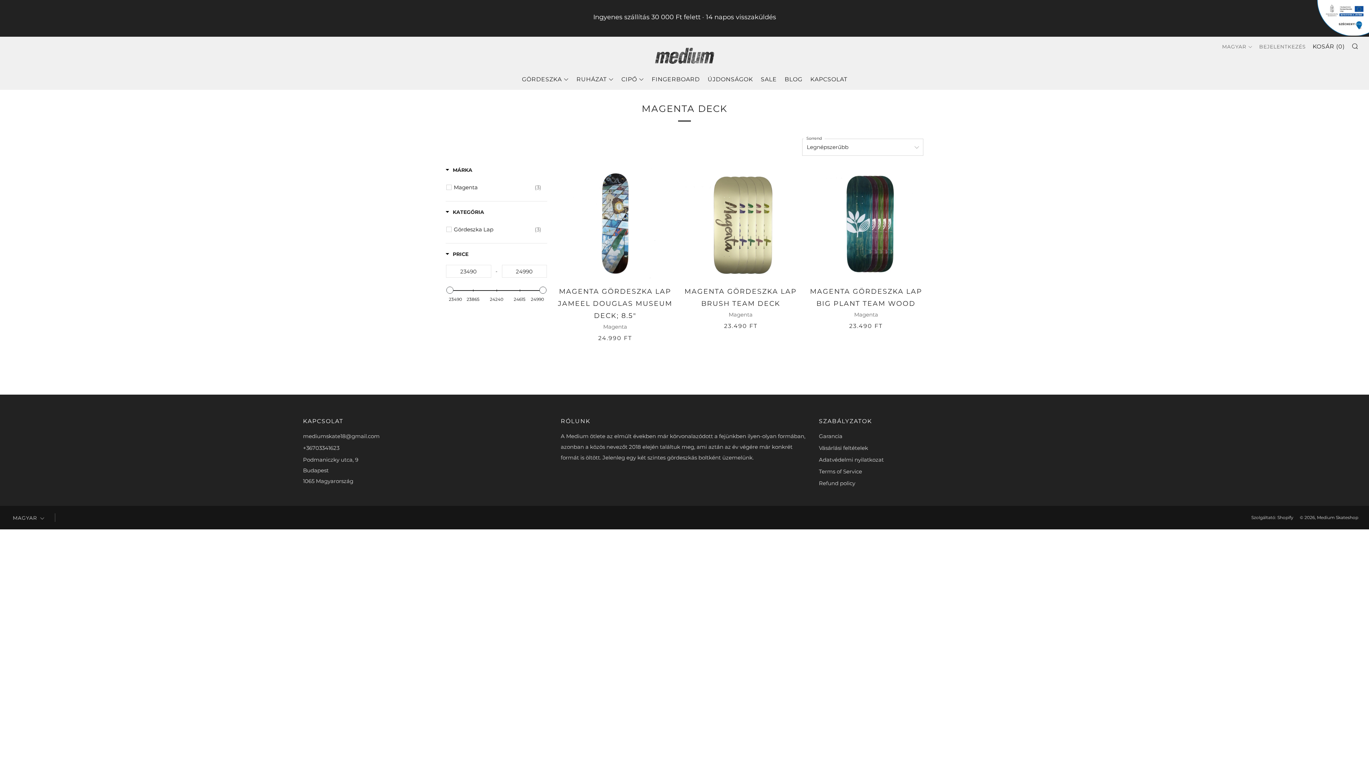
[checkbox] (497, 187)
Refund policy (837, 483)
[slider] (449, 290)
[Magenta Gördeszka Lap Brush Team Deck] (740, 223)
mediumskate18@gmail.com (341, 436)
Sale (769, 79)
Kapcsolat (828, 79)
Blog (794, 79)
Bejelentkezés (1282, 47)
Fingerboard (676, 79)
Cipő (629, 79)
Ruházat (591, 79)
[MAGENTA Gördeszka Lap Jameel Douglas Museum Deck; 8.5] (615, 223)
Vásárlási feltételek (843, 448)
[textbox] (468, 271)
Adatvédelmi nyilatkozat (851, 459)
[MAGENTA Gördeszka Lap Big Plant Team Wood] (866, 223)
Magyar (1234, 47)
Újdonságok (730, 79)
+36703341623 (321, 448)
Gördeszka (542, 79)
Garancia (830, 436)
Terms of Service (840, 471)
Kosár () (1329, 46)
